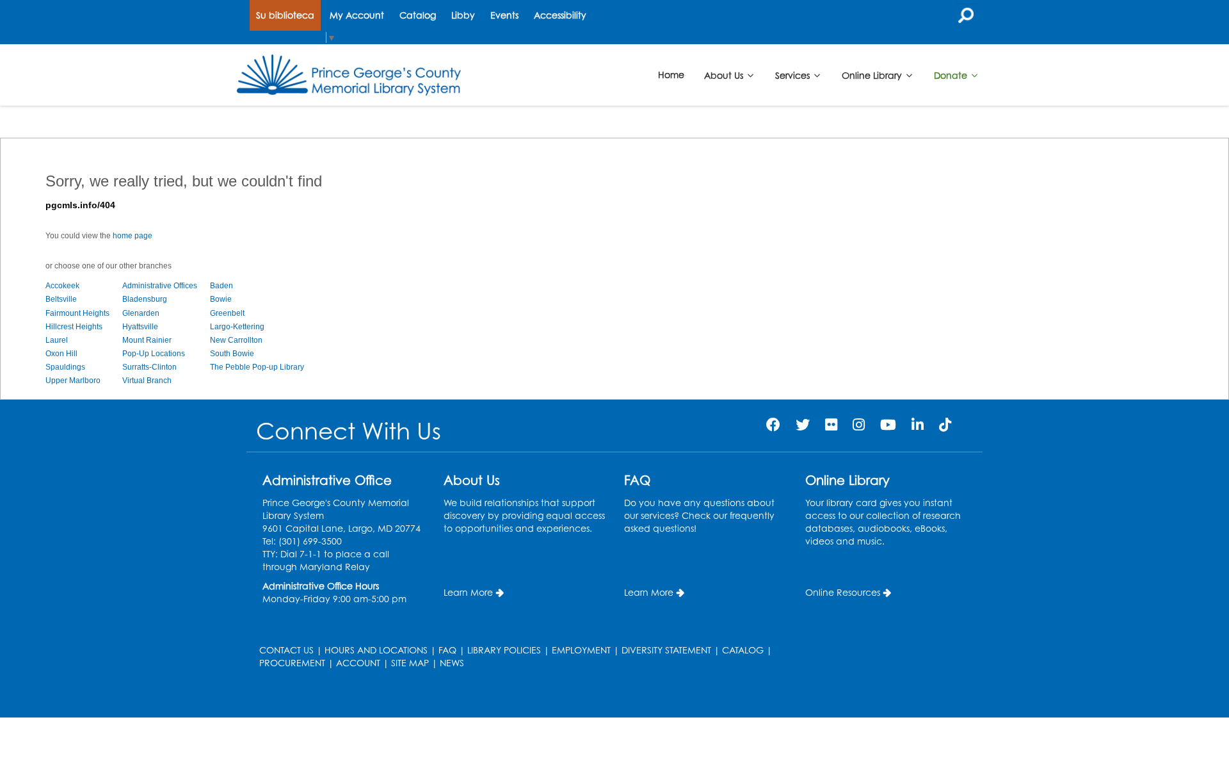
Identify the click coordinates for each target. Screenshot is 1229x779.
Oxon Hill (61, 353)
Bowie (221, 299)
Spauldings (65, 367)
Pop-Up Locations (153, 353)
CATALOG (743, 649)
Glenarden (140, 313)
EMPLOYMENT (581, 649)
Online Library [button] (873, 74)
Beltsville (61, 299)
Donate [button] (952, 74)
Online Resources (842, 592)
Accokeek (62, 285)
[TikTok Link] (945, 424)
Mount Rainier (147, 340)
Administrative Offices (159, 285)
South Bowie (232, 353)
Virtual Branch (147, 380)
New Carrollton (236, 340)
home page (132, 235)
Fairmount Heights (77, 313)
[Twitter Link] (803, 424)
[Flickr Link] (831, 424)
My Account (357, 15)
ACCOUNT (358, 662)
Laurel (56, 340)
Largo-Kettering (237, 326)
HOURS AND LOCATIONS (376, 649)
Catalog (417, 15)
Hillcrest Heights (73, 326)
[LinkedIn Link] (918, 424)
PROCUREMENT (292, 662)
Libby (463, 15)
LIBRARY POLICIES (504, 649)
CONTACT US (286, 649)
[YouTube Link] (888, 424)
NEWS (452, 662)
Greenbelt (227, 313)
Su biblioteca (285, 15)
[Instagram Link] (859, 424)
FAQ (447, 649)
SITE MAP (410, 662)
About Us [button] (725, 74)
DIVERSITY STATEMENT (666, 649)
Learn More (468, 592)
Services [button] (793, 74)
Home (671, 74)
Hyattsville (140, 326)
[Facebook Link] (773, 424)
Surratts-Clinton (149, 367)
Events (504, 15)
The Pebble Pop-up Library (257, 367)
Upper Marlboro (72, 380)
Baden (221, 285)
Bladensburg (144, 299)
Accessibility (560, 15)
